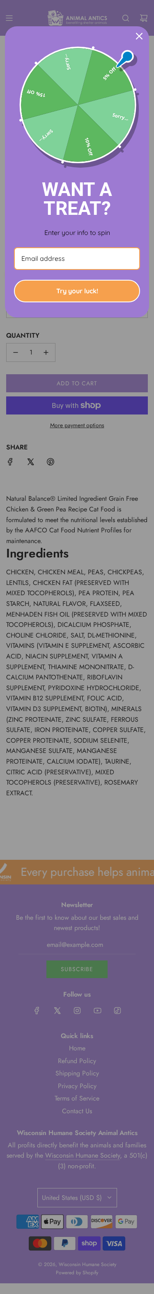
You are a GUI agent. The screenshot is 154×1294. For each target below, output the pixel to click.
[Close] (139, 36)
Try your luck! (77, 291)
